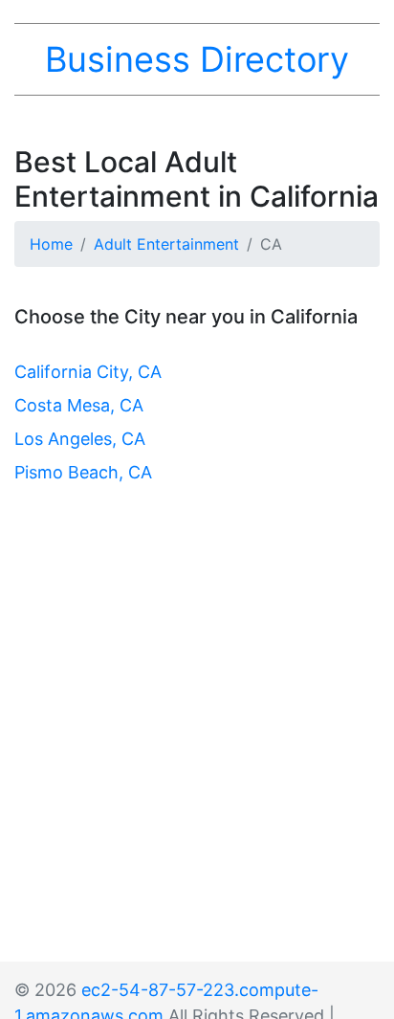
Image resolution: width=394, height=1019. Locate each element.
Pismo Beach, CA (83, 472)
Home (51, 244)
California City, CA (88, 372)
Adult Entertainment (166, 244)
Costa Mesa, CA (78, 405)
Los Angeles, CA (79, 439)
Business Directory (197, 59)
